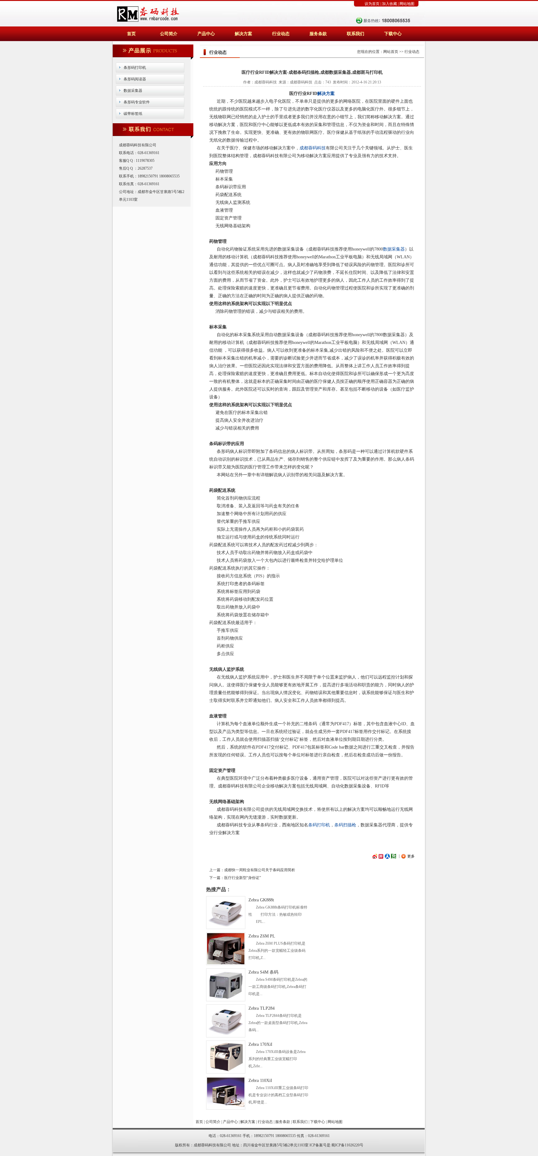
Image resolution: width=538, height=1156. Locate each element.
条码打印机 (319, 825)
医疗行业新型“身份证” (242, 878)
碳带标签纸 (133, 113)
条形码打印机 (135, 67)
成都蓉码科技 (313, 148)
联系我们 (355, 33)
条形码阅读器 (135, 79)
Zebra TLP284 (261, 1008)
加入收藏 (389, 4)
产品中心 (206, 33)
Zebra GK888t (261, 900)
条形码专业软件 (137, 102)
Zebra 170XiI (260, 1044)
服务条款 (318, 33)
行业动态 (281, 33)
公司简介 (168, 33)
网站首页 (390, 51)
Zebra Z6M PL (261, 936)
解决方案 (243, 33)
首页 (131, 33)
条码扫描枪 (345, 825)
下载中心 (393, 33)
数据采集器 (133, 90)
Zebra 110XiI (260, 1080)
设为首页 (372, 4)
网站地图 (406, 4)
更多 (411, 856)
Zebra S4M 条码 (263, 972)
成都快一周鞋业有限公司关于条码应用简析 (259, 870)
